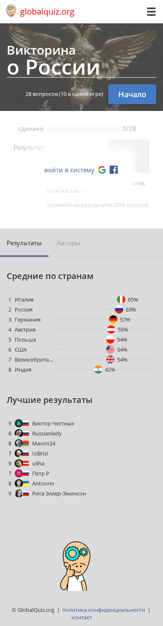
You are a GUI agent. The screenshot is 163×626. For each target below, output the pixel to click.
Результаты (24, 243)
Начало (132, 94)
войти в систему (69, 170)
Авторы (68, 243)
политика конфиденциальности (103, 609)
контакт (81, 617)
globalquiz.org (47, 11)
